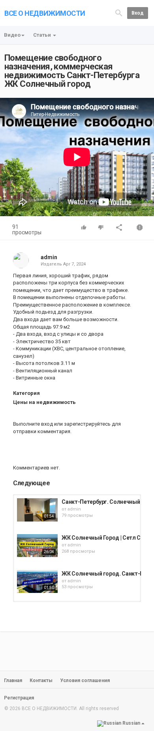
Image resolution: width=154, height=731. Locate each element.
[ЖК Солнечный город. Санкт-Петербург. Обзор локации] (37, 581)
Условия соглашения (85, 680)
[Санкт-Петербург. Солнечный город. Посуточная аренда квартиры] (37, 509)
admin (49, 257)
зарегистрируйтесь (87, 424)
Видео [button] (12, 35)
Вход (137, 13)
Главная (13, 680)
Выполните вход (33, 424)
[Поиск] (119, 12)
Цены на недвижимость (44, 402)
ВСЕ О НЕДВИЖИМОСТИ (44, 13)
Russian (131, 723)
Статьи (42, 35)
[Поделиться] (119, 228)
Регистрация (19, 698)
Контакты (41, 680)
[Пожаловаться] (140, 228)
